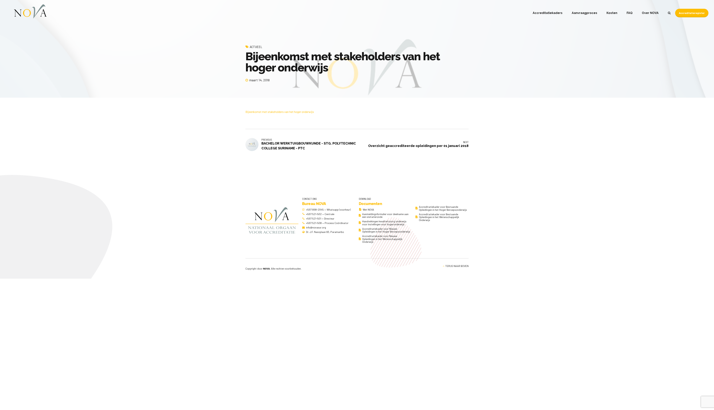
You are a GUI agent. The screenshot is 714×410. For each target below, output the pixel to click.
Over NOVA (650, 13)
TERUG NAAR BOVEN (457, 266)
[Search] (669, 12)
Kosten (612, 13)
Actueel (256, 47)
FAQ (630, 13)
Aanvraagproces (584, 13)
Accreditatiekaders (547, 13)
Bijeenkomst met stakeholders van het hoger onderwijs (279, 111)
